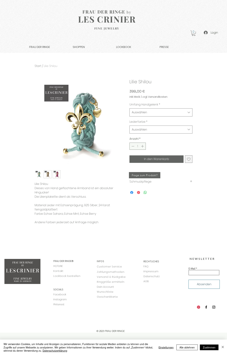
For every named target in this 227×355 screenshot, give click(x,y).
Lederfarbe (138, 122)
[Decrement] (132, 146)
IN (98, 261)
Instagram (60, 299)
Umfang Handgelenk (144, 104)
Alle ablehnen (187, 347)
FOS (101, 261)
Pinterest (58, 304)
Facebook (59, 294)
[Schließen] (223, 347)
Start (38, 66)
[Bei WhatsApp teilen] (145, 192)
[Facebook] (206, 307)
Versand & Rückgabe (111, 277)
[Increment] (142, 146)
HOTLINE (58, 266)
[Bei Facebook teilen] (132, 192)
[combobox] (160, 112)
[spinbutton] (137, 146)
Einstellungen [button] (166, 347)
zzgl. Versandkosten (154, 97)
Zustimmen (209, 347)
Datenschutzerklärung (55, 350)
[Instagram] (214, 307)
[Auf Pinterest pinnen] (138, 192)
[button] (193, 33)
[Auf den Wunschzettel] (188, 159)
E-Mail (192, 268)
